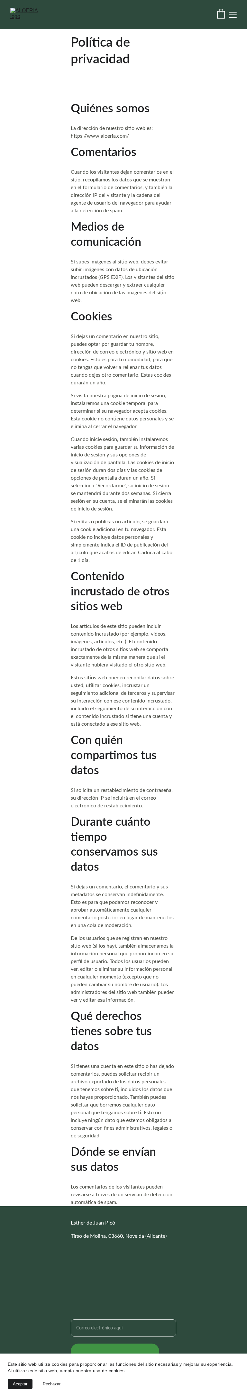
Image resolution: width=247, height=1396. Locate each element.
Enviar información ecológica (115, 1351)
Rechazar (51, 1384)
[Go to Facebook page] (74, 1259)
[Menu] (233, 15)
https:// (79, 136)
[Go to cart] (220, 14)
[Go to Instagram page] (118, 1259)
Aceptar (20, 1384)
